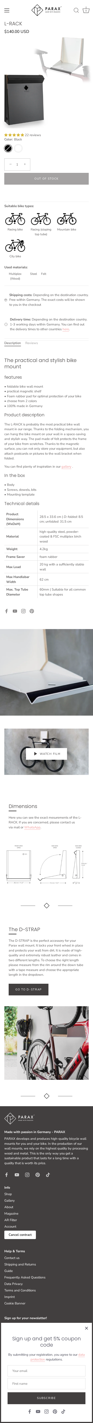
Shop (8, 1194)
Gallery (9, 1200)
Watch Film (50, 754)
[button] (14, 135)
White (18, 148)
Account (10, 1226)
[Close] (86, 1328)
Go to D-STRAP (28, 990)
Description (12, 343)
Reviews (31, 343)
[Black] (8, 148)
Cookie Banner (14, 1303)
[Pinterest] (32, 610)
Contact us (11, 1258)
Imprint (9, 1297)
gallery (66, 466)
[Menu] (7, 10)
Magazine (11, 1213)
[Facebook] (6, 610)
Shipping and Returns (20, 1264)
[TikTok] (63, 1411)
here (66, 329)
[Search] (76, 11)
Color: (13, 139)
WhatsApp (32, 827)
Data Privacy (13, 1284)
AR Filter (10, 1220)
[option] (46, 672)
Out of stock (46, 179)
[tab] (14, 343)
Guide (8, 1271)
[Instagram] (23, 610)
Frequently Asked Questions (24, 1277)
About (8, 1207)
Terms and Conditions (20, 1290)
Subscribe (46, 1398)
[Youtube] (15, 610)
